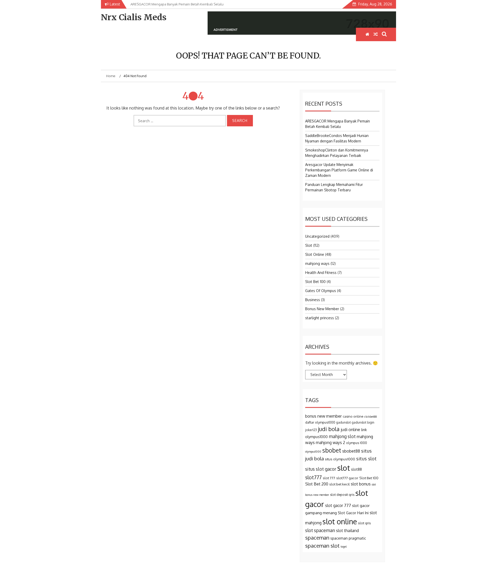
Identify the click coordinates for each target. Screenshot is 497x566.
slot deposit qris (342, 494)
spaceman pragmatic (348, 538)
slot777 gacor (347, 478)
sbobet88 (351, 451)
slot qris (364, 523)
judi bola (329, 428)
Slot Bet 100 (315, 281)
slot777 (313, 477)
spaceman (317, 537)
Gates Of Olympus (320, 290)
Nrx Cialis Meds (133, 17)
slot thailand (347, 530)
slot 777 (329, 478)
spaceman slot (322, 545)
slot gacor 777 (338, 505)
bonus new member (323, 416)
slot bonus (361, 484)
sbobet (331, 450)
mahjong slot (342, 436)
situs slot (366, 458)
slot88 (356, 469)
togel (344, 546)
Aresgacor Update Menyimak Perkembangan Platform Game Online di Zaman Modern (339, 170)
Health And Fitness (321, 272)
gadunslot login (363, 422)
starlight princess (319, 318)
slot (343, 468)
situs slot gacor (320, 469)
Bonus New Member (322, 309)
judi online (350, 429)
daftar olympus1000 (320, 422)
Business (312, 299)
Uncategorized (317, 236)
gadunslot (343, 422)
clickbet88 (370, 416)
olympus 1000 (356, 443)
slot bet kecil (339, 484)
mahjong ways (317, 263)
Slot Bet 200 (316, 484)
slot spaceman (320, 530)
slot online (340, 521)
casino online (353, 416)
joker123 (311, 430)
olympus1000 (313, 451)
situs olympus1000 (340, 459)
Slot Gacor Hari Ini (353, 513)
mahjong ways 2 (330, 442)
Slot (308, 245)
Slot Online (314, 254)
